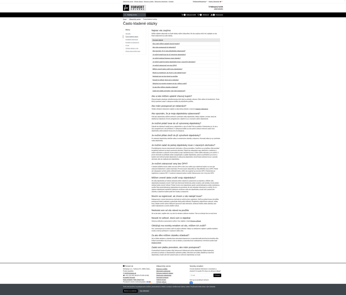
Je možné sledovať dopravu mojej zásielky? (167, 58)
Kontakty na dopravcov (132, 42)
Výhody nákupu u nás (132, 48)
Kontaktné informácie (132, 39)
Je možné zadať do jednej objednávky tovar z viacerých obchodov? (174, 62)
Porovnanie (218, 15)
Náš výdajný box (139, 279)
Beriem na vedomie (130, 291)
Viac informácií (144, 291)
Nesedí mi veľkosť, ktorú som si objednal (165, 80)
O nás (127, 45)
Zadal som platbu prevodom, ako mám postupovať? (169, 91)
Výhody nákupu (138, 1)
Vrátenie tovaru (161, 279)
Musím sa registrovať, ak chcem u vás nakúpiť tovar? (169, 73)
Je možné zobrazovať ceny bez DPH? (165, 65)
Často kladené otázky (132, 36)
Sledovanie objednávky (161, 1)
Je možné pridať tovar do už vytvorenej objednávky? (169, 54)
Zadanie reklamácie (201, 109)
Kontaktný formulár (129, 277)
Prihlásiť (217, 275)
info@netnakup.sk (130, 273)
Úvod (124, 19)
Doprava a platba (149, 1)
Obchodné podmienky (163, 271)
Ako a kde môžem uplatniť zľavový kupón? (166, 44)
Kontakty (171, 1)
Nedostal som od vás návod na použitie (165, 76)
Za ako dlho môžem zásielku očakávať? (165, 87)
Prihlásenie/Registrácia (199, 1)
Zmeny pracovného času (133, 51)
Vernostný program (162, 277)
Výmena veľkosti (195, 221)
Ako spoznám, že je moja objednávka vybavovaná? (169, 51)
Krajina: (214, 1)
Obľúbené (204, 15)
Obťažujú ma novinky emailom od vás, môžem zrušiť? (170, 83)
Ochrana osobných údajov (164, 273)
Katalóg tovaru (132, 15)
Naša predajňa (127, 279)
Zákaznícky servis (128, 1)
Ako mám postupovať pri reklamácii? (164, 47)
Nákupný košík (190, 15)
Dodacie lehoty (156, 243)
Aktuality (128, 33)
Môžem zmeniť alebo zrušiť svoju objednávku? (167, 69)
